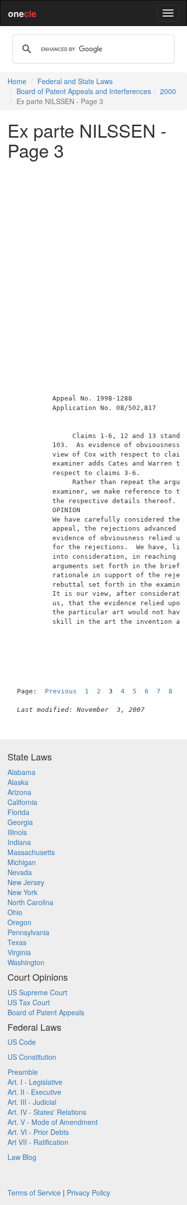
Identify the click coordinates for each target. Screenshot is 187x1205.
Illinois (17, 832)
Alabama (21, 772)
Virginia (19, 952)
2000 (168, 91)
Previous (61, 691)
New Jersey (25, 882)
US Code (21, 1042)
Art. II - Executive (34, 1092)
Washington (25, 962)
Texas (16, 942)
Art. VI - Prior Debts (38, 1132)
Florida (18, 812)
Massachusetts (31, 852)
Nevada (19, 872)
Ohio (14, 912)
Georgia (20, 822)
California (22, 802)
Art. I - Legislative (34, 1082)
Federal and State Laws (75, 81)
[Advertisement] (93, 260)
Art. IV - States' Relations (46, 1112)
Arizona (19, 792)
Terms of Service (34, 1192)
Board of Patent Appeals (45, 1012)
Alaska (17, 782)
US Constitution (31, 1057)
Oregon (19, 922)
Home (16, 81)
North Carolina (30, 902)
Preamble (22, 1072)
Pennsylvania (28, 932)
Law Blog (21, 1157)
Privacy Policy (88, 1192)
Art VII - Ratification (37, 1142)
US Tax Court (28, 1002)
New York (22, 892)
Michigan (21, 862)
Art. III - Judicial (31, 1102)
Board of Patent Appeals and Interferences (83, 91)
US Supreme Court (37, 992)
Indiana (19, 842)
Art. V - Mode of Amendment (52, 1122)
